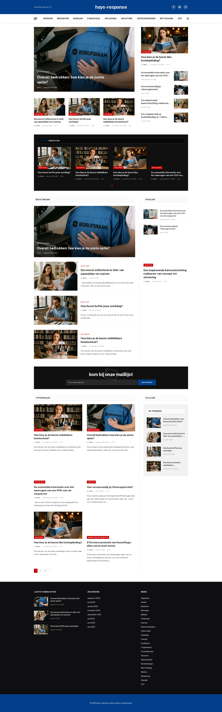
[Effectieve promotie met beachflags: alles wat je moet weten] (111, 525)
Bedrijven (145, 606)
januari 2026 (92, 606)
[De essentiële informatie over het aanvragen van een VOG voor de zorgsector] (181, 76)
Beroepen (63, 18)
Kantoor (73, 114)
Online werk (146, 631)
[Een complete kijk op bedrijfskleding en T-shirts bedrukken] (181, 117)
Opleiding (111, 18)
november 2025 (93, 610)
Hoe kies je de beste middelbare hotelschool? (115, 120)
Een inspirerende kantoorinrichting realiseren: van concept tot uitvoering (154, 102)
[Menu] (35, 19)
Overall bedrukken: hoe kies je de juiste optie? (70, 79)
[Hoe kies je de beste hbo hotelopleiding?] (164, 40)
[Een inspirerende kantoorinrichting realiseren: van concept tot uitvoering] (181, 103)
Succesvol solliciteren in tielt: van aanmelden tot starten (49, 120)
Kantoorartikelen (148, 627)
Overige (144, 639)
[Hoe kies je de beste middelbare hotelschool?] (119, 107)
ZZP (180, 18)
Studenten (145, 643)
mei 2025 (91, 627)
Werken (48, 18)
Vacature (127, 18)
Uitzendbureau (147, 651)
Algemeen (145, 598)
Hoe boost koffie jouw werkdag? (80, 120)
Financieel (93, 18)
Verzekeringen (146, 18)
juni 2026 (91, 602)
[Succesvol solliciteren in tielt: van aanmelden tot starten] (49, 107)
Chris (39, 87)
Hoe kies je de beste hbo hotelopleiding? (156, 59)
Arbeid (143, 602)
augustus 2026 (93, 598)
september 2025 (94, 615)
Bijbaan (78, 18)
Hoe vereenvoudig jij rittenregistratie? (150, 88)
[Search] (187, 19)
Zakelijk (91, 482)
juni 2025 (91, 623)
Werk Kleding (43, 72)
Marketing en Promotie (98, 537)
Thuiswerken (146, 647)
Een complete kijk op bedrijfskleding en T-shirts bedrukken (154, 116)
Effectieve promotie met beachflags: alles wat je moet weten (109, 544)
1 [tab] (110, 185)
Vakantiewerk (146, 660)
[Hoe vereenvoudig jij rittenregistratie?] (181, 90)
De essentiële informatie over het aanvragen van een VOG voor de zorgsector (155, 74)
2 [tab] (112, 185)
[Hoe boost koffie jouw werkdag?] (84, 107)
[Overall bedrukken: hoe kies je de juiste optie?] (84, 59)
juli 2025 (91, 619)
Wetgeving (166, 18)
